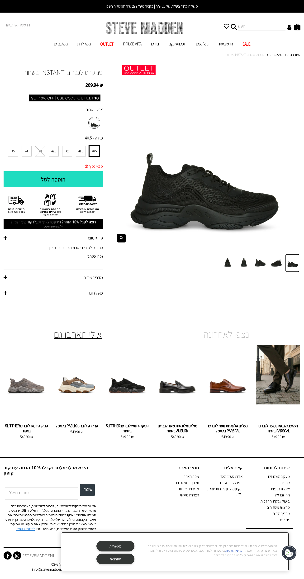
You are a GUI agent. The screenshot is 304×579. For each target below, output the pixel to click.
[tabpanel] (205, 155)
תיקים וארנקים (177, 44)
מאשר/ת (115, 546)
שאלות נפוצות (280, 488)
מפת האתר (191, 476)
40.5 (94, 151)
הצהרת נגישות (189, 495)
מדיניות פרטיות (189, 488)
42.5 (53, 151)
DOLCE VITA (132, 44)
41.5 (80, 151)
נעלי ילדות (83, 44)
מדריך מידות (281, 513)
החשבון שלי (282, 495)
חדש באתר (225, 44)
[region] (175, 551)
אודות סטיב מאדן (231, 476)
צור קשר (284, 519)
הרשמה (24, 25)
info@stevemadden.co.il (50, 569)
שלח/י (87, 490)
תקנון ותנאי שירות (187, 482)
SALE (246, 44)
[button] (289, 552)
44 (26, 151)
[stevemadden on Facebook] (8, 555)
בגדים (155, 44)
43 (40, 151)
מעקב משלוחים (279, 476)
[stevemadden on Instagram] (17, 555)
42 (67, 151)
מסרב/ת (115, 559)
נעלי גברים (60, 44)
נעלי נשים (202, 44)
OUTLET (106, 44)
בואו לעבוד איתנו (231, 482)
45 (13, 151)
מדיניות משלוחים (278, 507)
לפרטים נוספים (25, 529)
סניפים (285, 482)
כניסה (9, 25)
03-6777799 (60, 564)
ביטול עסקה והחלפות (275, 501)
